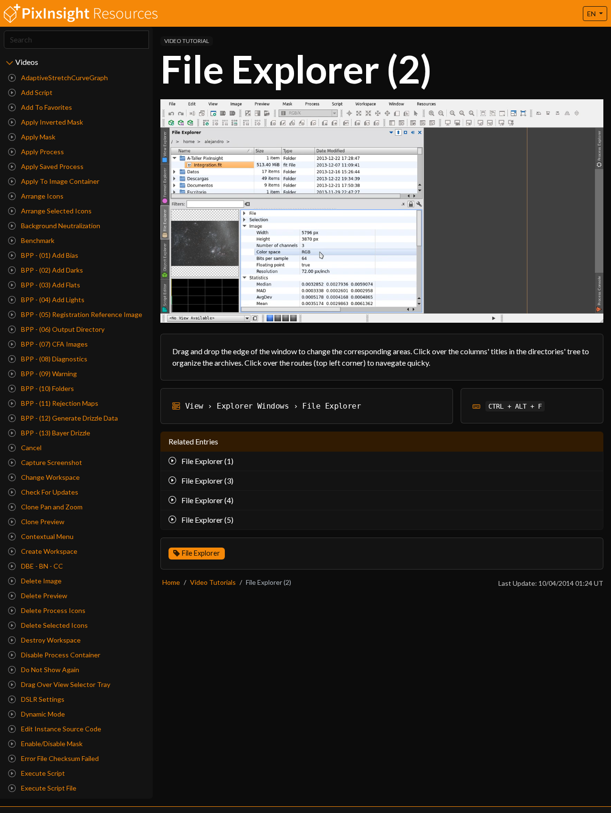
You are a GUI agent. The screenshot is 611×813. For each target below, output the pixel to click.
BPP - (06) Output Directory (62, 329)
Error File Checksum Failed (59, 758)
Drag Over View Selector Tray (65, 684)
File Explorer (201, 553)
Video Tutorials (213, 582)
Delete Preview (43, 595)
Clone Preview (42, 521)
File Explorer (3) (206, 480)
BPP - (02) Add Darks (51, 270)
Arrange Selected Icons (56, 211)
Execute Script (42, 773)
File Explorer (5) (206, 519)
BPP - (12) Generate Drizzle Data (69, 418)
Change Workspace (50, 477)
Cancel (31, 447)
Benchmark (37, 240)
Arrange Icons (41, 196)
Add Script (36, 92)
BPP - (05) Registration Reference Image (81, 314)
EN (592, 14)
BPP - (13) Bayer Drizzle (55, 433)
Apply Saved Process (52, 166)
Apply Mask (37, 137)
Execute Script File (48, 788)
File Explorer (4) (206, 500)
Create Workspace (48, 551)
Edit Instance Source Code (60, 729)
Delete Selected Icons (54, 625)
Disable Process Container (60, 655)
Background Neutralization (60, 226)
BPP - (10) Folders (47, 388)
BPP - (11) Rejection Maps (59, 403)
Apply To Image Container (59, 181)
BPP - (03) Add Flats (50, 285)
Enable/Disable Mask (51, 743)
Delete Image (41, 581)
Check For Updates (49, 492)
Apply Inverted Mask (51, 122)
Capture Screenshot (51, 462)
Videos (26, 61)
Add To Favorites (46, 107)
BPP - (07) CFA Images (54, 344)
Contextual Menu (47, 536)
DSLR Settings (42, 699)
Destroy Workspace (50, 640)
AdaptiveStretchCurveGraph (64, 78)
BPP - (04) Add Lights (52, 300)
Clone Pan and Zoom (51, 507)
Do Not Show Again (49, 669)
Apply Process (42, 152)
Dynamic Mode (42, 714)
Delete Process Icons (52, 610)
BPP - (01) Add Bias (49, 255)
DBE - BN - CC (41, 566)
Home (171, 582)
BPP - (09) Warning (48, 374)
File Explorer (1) (206, 460)
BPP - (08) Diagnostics (53, 359)
